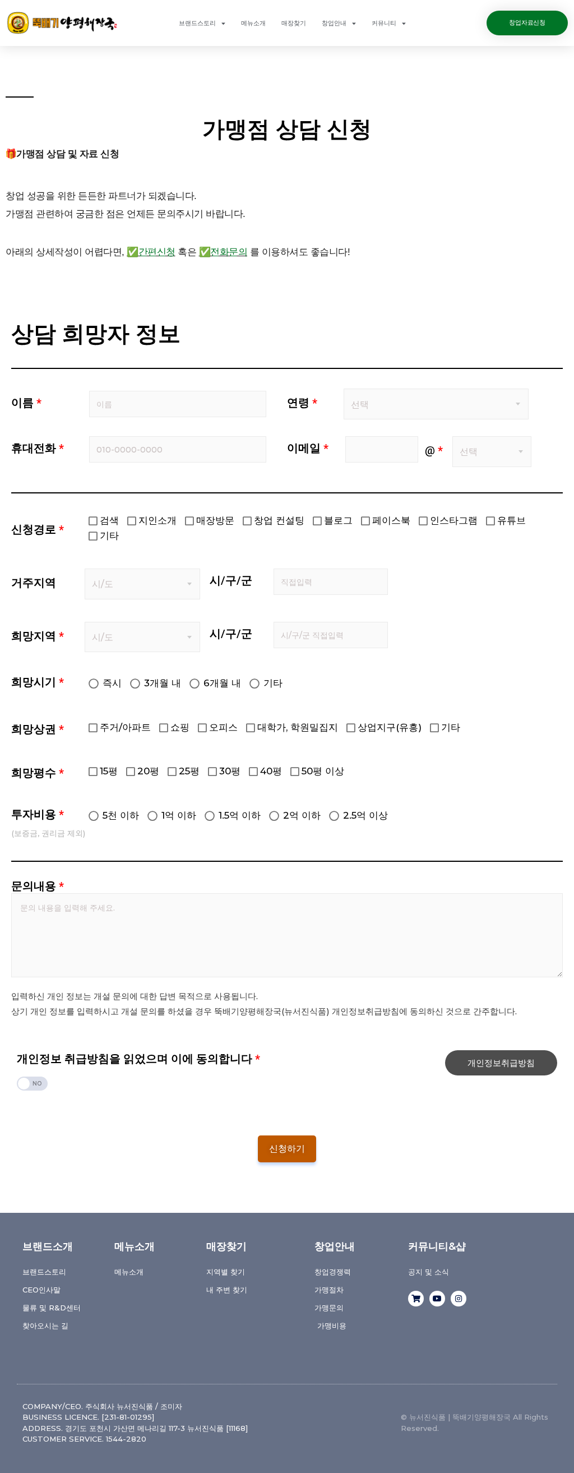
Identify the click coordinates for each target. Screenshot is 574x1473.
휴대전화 (37, 448)
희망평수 (37, 772)
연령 (302, 402)
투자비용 (37, 814)
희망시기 (37, 681)
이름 (26, 402)
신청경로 (37, 529)
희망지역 (37, 635)
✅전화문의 (223, 252)
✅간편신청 (151, 252)
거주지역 (33, 582)
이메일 (307, 448)
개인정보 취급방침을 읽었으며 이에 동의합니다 (138, 1058)
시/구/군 (231, 580)
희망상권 (37, 728)
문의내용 (37, 885)
